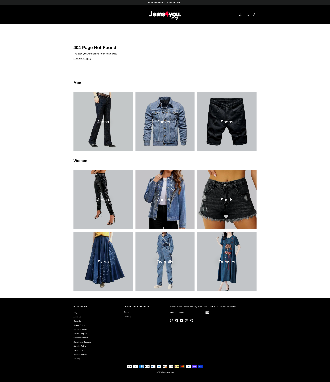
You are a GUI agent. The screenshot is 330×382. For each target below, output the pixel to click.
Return (126, 312)
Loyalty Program (80, 329)
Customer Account (80, 338)
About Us (77, 317)
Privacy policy (79, 350)
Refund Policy (79, 325)
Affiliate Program (80, 334)
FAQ (75, 313)
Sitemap (76, 359)
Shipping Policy (79, 346)
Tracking (127, 317)
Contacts (77, 321)
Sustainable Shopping (82, 342)
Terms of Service (80, 354)
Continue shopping (82, 58)
